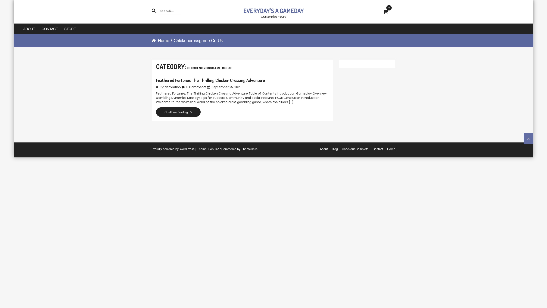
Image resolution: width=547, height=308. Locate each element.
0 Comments (196, 87)
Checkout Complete (355, 149)
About (29, 28)
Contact (50, 28)
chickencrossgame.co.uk (198, 40)
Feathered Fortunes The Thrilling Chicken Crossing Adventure (210, 80)
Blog (335, 149)
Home (163, 40)
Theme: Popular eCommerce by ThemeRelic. (227, 149)
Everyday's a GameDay (273, 11)
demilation (173, 87)
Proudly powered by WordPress (173, 149)
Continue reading (177, 112)
